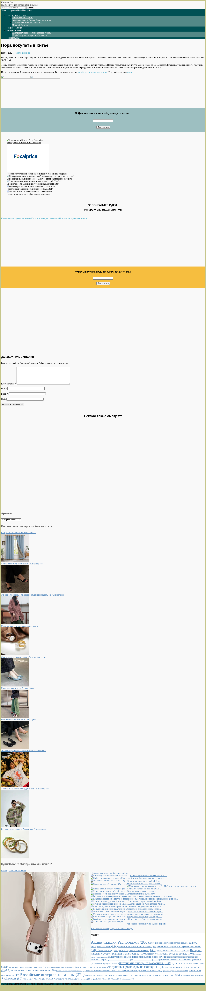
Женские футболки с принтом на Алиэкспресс (23, 750)
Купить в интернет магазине (45, 218)
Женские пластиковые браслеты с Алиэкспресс (23, 829)
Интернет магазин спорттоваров (118, 960)
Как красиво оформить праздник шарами (146, 924)
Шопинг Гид (7, 2)
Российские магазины (22, 17)
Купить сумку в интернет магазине (93, 967)
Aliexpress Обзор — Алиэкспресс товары (31, 33)
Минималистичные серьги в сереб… (144, 883)
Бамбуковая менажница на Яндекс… (144, 916)
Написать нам (13, 38)
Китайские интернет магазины (16, 218)
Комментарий (8, 384)
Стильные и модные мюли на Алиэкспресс (21, 563)
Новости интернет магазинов (73, 218)
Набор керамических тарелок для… (181, 886)
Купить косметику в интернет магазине (26, 967)
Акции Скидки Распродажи (120, 942)
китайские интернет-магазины (92, 72)
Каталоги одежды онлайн (107, 963)
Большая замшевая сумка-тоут (141, 894)
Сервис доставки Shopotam (96, 975)
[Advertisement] (85, 244)
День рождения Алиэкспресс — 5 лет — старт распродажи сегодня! (39, 179)
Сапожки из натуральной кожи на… (161, 899)
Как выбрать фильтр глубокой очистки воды (112, 928)
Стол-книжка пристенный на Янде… (146, 901)
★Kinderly (28, 979)
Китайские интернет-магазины (27, 22)
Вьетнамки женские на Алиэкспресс (18, 719)
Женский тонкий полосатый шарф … (145, 911)
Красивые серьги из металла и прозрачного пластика (147, 896)
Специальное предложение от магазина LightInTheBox (33, 184)
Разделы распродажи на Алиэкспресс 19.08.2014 (30, 189)
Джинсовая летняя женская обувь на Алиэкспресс (25, 657)
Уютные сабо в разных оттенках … (143, 891)
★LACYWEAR (55, 979)
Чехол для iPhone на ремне (13, 870)
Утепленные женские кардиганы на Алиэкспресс (24, 788)
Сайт (3, 399)
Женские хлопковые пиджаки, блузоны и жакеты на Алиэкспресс (32, 595)
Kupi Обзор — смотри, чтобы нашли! (30, 35)
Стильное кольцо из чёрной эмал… (144, 888)
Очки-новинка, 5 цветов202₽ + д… (144, 881)
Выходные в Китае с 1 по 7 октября (24, 142)
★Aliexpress (11, 978)
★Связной (116, 979)
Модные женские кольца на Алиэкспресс (21, 626)
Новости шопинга (21, 53)
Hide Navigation (24, 10)
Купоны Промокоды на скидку (137, 967)
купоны (131, 72)
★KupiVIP (39, 979)
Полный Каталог (20, 25)
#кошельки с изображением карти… (144, 909)
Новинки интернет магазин (99, 971)
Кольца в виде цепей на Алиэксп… (146, 906)
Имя (4, 388)
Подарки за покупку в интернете (173, 971)
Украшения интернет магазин (191, 975)
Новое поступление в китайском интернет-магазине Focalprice (37, 174)
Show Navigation (9, 10)
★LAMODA (71, 979)
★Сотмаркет (127, 979)
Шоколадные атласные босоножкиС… (109, 873)
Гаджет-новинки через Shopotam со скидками (28, 194)
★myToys (84, 979)
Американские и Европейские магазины (31, 20)
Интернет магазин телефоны (147, 960)
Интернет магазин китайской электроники (137, 956)
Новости (118, 971)
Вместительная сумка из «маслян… (146, 914)
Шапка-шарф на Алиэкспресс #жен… (147, 904)
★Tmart (106, 979)
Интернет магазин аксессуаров (173, 950)
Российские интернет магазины (52, 974)
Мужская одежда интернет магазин (31, 970)
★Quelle (96, 979)
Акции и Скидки (15, 28)
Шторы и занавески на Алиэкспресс (18, 532)
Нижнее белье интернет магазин (70, 971)
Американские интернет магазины (168, 943)
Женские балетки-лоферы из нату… (147, 878)
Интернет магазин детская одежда (169, 953)
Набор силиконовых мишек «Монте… (148, 875)
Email (4, 394)
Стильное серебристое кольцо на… (145, 919)
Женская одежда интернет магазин (126, 950)
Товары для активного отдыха (119, 975)
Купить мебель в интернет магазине (60, 967)
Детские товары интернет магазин (136, 946)
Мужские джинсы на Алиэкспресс (17, 688)
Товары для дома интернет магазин (156, 974)
